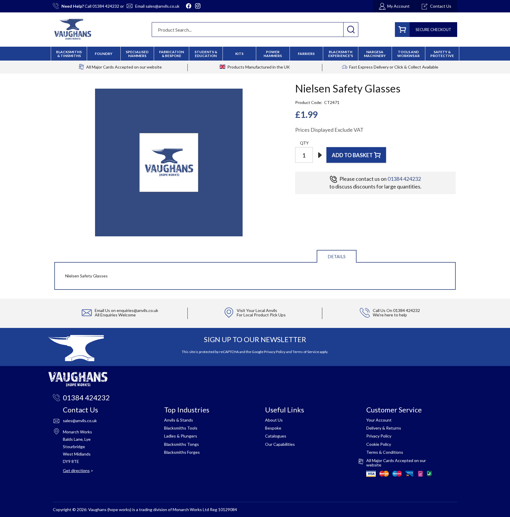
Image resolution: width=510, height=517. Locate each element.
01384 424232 (105, 6)
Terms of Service (305, 351)
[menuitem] (171, 54)
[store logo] (72, 29)
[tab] (336, 256)
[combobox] (255, 29)
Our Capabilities (280, 444)
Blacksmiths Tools (180, 427)
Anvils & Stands (178, 419)
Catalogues (275, 435)
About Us (274, 419)
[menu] (255, 54)
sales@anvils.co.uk (162, 6)
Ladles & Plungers (180, 435)
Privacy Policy (274, 351)
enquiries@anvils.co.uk (137, 310)
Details (337, 256)
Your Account (379, 419)
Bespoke (273, 427)
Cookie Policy (378, 444)
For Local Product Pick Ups (261, 314)
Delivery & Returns (383, 427)
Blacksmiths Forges (182, 452)
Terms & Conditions (384, 452)
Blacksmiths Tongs (181, 444)
